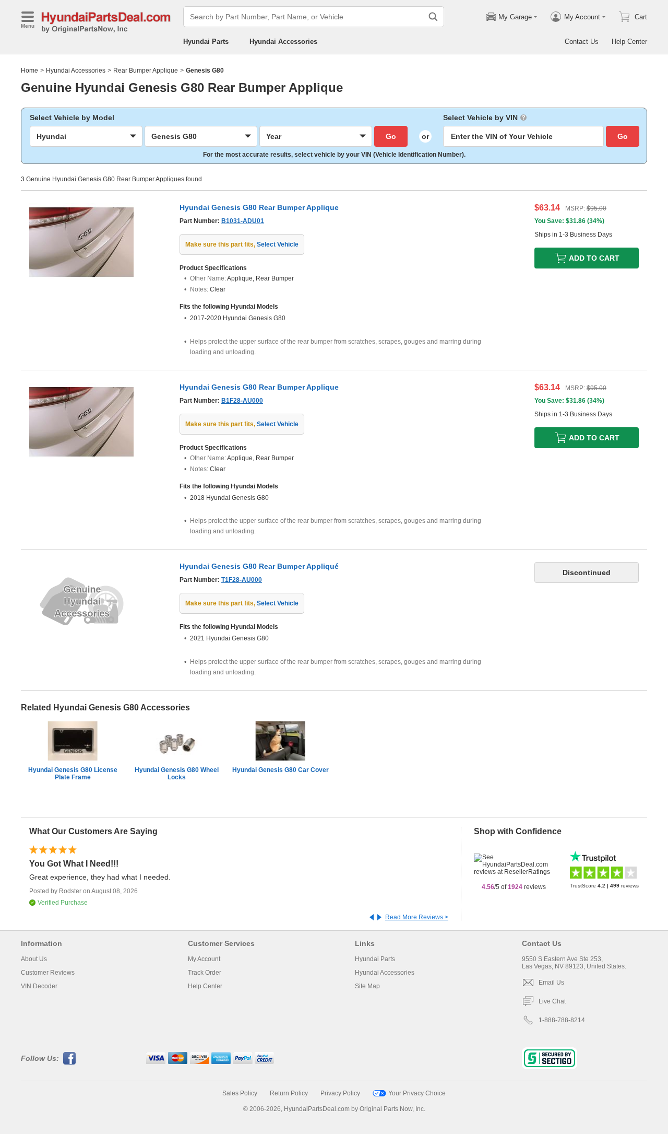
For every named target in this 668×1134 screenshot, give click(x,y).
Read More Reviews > (416, 917)
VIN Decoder (39, 986)
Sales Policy (239, 1093)
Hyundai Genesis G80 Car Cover (280, 770)
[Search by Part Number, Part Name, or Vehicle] (433, 16)
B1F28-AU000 (242, 400)
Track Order (204, 972)
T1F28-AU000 (241, 579)
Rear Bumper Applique (145, 70)
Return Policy (289, 1093)
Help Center (629, 41)
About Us (34, 959)
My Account (204, 959)
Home (29, 70)
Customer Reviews (48, 972)
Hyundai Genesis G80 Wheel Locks (177, 773)
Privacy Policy (340, 1093)
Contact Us (582, 41)
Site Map (367, 986)
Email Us (551, 982)
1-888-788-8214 (562, 1020)
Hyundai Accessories (283, 41)
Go (391, 136)
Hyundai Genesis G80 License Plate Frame (72, 773)
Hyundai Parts (206, 41)
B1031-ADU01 (242, 221)
